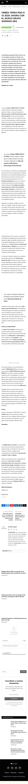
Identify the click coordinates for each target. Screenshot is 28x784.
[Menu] (2, 2)
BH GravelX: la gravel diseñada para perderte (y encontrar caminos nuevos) (18, 750)
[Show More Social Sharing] (10, 36)
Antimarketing (21, 776)
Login (24, 640)
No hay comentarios (7, 32)
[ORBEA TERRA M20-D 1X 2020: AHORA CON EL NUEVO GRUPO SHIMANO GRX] (14, 45)
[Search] (26, 2)
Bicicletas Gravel (6, 27)
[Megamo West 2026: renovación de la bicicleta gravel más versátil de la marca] (14, 562)
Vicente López (20, 27)
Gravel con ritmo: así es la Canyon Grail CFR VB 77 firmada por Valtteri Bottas (13, 595)
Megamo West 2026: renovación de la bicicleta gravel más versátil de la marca (13, 572)
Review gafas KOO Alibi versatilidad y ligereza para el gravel (18, 732)
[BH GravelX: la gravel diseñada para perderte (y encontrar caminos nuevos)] (5, 750)
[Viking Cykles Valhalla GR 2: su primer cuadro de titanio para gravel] (5, 723)
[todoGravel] (14, 2)
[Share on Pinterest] (7, 36)
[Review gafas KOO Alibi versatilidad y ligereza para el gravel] (5, 732)
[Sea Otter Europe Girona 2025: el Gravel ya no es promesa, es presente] (5, 741)
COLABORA (21, 772)
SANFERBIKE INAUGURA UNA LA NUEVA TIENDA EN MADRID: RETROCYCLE (20, 517)
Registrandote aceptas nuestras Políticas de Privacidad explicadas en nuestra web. (14, 704)
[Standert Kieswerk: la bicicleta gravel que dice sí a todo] (14, 608)
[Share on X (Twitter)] (5, 36)
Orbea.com (4, 490)
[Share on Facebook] (2, 36)
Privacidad (13, 772)
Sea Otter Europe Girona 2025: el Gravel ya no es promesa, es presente (17, 741)
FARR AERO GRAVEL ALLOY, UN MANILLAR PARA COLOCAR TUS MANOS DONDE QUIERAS (7, 517)
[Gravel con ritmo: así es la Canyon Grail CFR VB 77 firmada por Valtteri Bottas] (14, 585)
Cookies (6, 772)
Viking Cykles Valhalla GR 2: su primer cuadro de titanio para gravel (19, 723)
